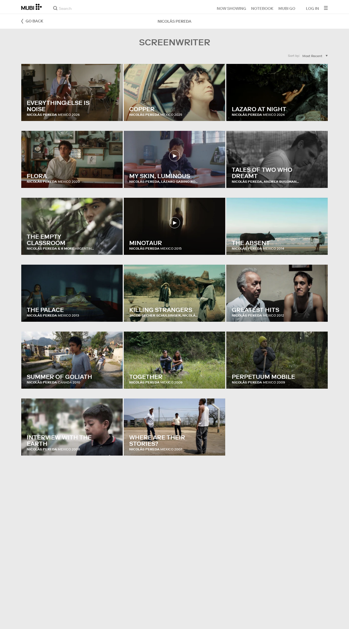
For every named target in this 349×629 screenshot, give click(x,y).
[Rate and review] (113, 111)
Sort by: (294, 56)
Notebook (262, 8)
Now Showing (231, 8)
